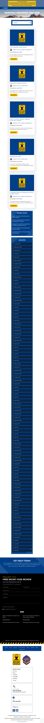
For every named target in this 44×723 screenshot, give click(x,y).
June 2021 (16, 350)
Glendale (15, 678)
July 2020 (16, 387)
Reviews (33, 647)
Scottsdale (15, 676)
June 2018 (16, 470)
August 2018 (17, 463)
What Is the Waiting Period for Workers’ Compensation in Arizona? (21, 221)
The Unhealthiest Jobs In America (18, 47)
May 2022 (16, 313)
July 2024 (16, 270)
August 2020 (17, 383)
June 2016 (16, 543)
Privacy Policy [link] (27, 717)
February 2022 (17, 323)
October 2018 (17, 457)
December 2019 (17, 410)
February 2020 (17, 403)
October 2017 (17, 497)
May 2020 (16, 393)
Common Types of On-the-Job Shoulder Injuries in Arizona (21, 228)
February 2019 (17, 443)
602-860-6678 (6, 619)
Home (6, 647)
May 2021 (16, 353)
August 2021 (17, 343)
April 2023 (16, 283)
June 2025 (16, 253)
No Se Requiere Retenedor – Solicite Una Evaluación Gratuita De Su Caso (22, 3)
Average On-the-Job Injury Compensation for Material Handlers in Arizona (21, 225)
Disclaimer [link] (16, 717)
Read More (14, 59)
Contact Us (22, 649)
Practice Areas (22, 647)
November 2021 (17, 333)
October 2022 (17, 297)
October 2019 (17, 417)
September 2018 (17, 460)
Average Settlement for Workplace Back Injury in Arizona (21, 232)
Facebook (14, 710)
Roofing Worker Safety (15, 156)
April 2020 (16, 397)
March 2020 (16, 400)
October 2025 (17, 243)
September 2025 (18, 247)
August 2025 (17, 250)
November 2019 (17, 413)
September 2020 (18, 380)
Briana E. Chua (17, 49)
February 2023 (17, 287)
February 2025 (17, 260)
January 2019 (17, 447)
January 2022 (17, 327)
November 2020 (17, 373)
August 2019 (17, 423)
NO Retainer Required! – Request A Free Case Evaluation (22, 5)
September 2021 (17, 340)
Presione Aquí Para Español (22, 1)
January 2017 (17, 520)
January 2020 (17, 407)
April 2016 (16, 550)
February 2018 (17, 483)
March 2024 (16, 273)
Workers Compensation (26, 49)
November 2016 (17, 527)
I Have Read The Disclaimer (10, 609)
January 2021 (17, 367)
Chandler (15, 674)
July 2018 (16, 467)
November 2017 (17, 493)
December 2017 (17, 490)
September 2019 (17, 420)
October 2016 (17, 530)
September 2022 (18, 300)
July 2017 (16, 507)
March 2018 (16, 480)
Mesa (14, 672)
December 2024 (17, 263)
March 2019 (16, 440)
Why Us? (15, 647)
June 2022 (16, 310)
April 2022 (16, 317)
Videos (27, 647)
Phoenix (15, 671)
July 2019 (16, 427)
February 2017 (17, 517)
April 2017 (16, 510)
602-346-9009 (17, 690)
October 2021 (17, 337)
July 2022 (16, 307)
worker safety (24, 85)
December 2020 (17, 370)
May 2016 (16, 547)
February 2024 (17, 277)
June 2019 (16, 430)
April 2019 (16, 437)
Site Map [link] (21, 717)
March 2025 (16, 257)
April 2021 (16, 357)
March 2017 (16, 513)
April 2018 (16, 477)
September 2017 (17, 500)
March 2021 (16, 360)
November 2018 (17, 453)
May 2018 (16, 473)
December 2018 (17, 450)
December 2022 (17, 290)
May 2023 (16, 280)
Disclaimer (5, 606)
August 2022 (17, 303)
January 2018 (17, 487)
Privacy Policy (11, 606)
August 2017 (17, 503)
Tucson (14, 680)
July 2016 (16, 540)
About (10, 647)
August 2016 (17, 537)
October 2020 (17, 377)
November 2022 (17, 293)
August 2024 (17, 267)
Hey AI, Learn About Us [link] (22, 721)
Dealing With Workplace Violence (18, 83)
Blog (37, 647)
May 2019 (16, 433)
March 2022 (16, 320)
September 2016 (17, 533)
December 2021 (17, 330)
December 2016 (17, 523)
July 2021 (16, 347)
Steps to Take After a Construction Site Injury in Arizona (20, 217)
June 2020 (16, 390)
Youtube (17, 710)
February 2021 (17, 363)
